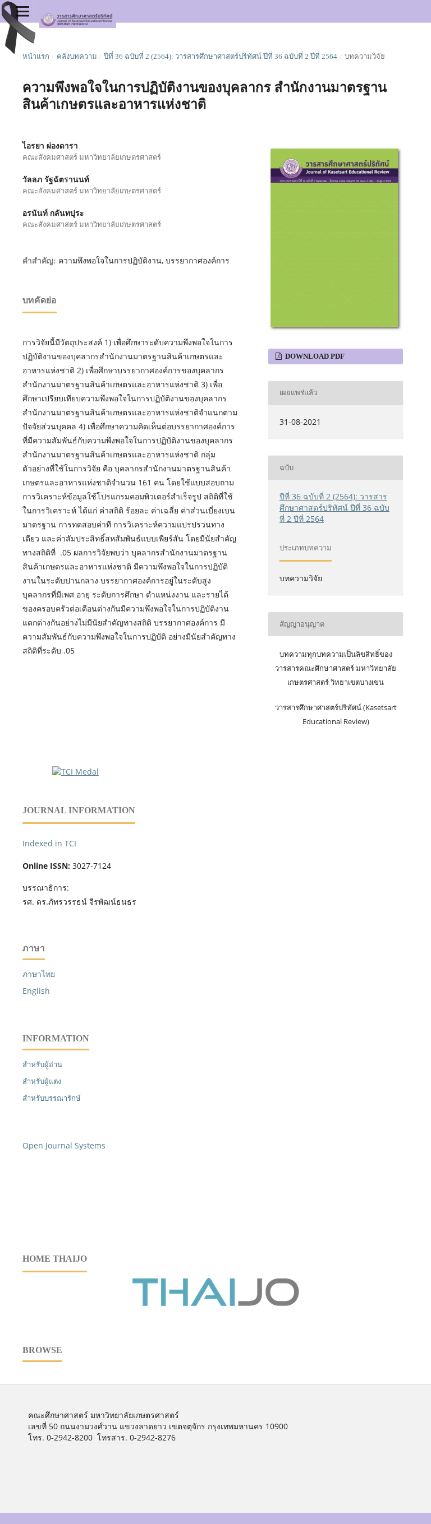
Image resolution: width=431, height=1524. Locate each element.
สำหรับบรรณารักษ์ (51, 1098)
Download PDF (314, 356)
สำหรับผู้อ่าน (42, 1064)
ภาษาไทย (38, 974)
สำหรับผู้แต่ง (41, 1081)
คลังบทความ (77, 56)
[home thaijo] (215, 1303)
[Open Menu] (22, 11)
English (36, 990)
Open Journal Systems (64, 1145)
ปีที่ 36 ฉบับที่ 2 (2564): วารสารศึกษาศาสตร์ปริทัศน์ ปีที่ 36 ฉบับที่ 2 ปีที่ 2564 (220, 56)
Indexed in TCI (49, 843)
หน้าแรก (35, 56)
